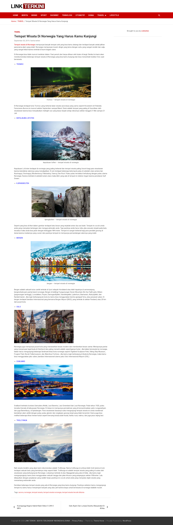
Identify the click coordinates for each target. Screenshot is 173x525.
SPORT (44, 15)
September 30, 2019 (21, 41)
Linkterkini (145, 31)
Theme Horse (99, 521)
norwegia (27, 492)
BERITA (25, 15)
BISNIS (34, 15)
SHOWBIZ (54, 15)
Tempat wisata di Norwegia (24, 45)
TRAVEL (100, 15)
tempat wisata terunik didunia (73, 492)
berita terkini (35, 41)
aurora (20, 492)
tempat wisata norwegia (52, 492)
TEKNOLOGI (67, 15)
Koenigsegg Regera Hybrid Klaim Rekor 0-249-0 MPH (35, 507)
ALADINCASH (121, 33)
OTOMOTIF (80, 15)
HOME (15, 15)
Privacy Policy (77, 521)
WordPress (127, 521)
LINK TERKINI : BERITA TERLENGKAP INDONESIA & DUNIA (47, 521)
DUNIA (91, 15)
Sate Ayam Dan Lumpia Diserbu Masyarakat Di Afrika (87, 507)
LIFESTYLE (114, 15)
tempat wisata (37, 492)
